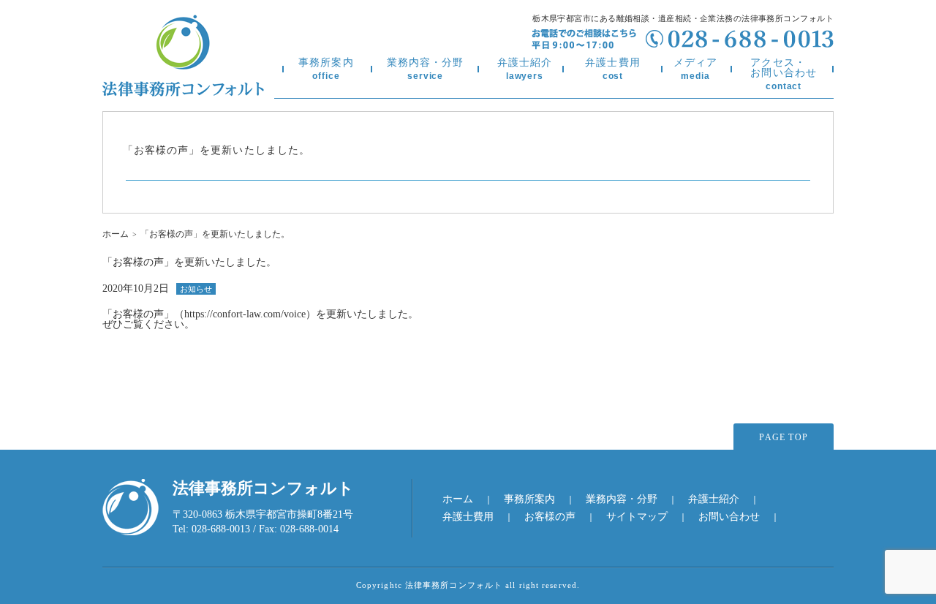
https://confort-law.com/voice (245, 314)
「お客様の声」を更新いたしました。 (216, 150)
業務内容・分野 (425, 69)
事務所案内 (326, 69)
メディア (695, 69)
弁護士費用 (613, 69)
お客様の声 (549, 517)
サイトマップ (637, 517)
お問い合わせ (729, 517)
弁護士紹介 (525, 69)
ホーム (115, 234)
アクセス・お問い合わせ (783, 74)
